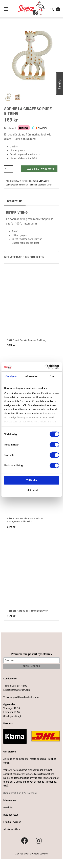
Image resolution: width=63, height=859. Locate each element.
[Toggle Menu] (6, 9)
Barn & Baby (37, 181)
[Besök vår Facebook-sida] (24, 841)
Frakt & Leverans (12, 822)
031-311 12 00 (19, 685)
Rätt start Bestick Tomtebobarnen (27, 610)
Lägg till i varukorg (40, 169)
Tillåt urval (31, 490)
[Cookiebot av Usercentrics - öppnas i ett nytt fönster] (45, 367)
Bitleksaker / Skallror (27, 185)
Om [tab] (52, 376)
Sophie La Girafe (45, 185)
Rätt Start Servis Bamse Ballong (26, 340)
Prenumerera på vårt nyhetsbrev (31, 654)
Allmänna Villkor (11, 829)
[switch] (54, 444)
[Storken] (28, 7)
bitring (23, 219)
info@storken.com (20, 690)
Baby (46, 181)
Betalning (8, 807)
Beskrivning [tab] (15, 201)
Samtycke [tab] (11, 376)
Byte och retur (10, 814)
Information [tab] (31, 376)
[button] (52, 25)
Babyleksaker (12, 185)
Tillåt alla (31, 480)
